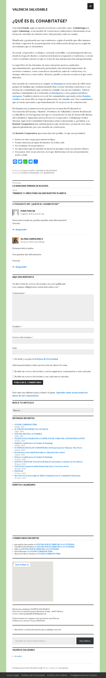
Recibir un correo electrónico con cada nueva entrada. (42, 376)
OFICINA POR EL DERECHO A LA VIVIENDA (55, 544)
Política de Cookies (57, 675)
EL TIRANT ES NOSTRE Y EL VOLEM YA (31, 429)
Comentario (19, 293)
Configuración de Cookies (83, 675)
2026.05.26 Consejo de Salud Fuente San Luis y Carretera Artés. (41, 466)
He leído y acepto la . (36, 359)
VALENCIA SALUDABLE (30, 9)
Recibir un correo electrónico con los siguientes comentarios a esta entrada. (53, 371)
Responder (21, 229)
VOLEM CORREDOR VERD (25, 424)
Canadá (65, 99)
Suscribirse (85, 641)
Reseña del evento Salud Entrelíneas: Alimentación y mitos (39, 452)
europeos (17, 96)
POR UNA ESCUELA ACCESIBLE (28, 434)
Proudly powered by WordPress (26, 668)
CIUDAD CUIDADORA (30, 173)
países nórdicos (79, 93)
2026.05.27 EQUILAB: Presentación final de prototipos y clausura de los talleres (48, 462)
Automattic (63, 668)
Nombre (17, 326)
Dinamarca (59, 83)
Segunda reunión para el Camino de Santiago (33, 443)
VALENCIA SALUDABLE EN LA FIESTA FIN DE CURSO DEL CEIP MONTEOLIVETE (49, 438)
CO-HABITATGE (47, 173)
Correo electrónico (22, 337)
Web (14, 348)
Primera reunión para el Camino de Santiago (33, 457)
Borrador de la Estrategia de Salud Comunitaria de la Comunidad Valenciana (47, 476)
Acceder (18, 656)
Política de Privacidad (46, 359)
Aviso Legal (13, 675)
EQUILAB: (18, 471)
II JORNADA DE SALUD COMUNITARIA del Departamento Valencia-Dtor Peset (48, 448)
